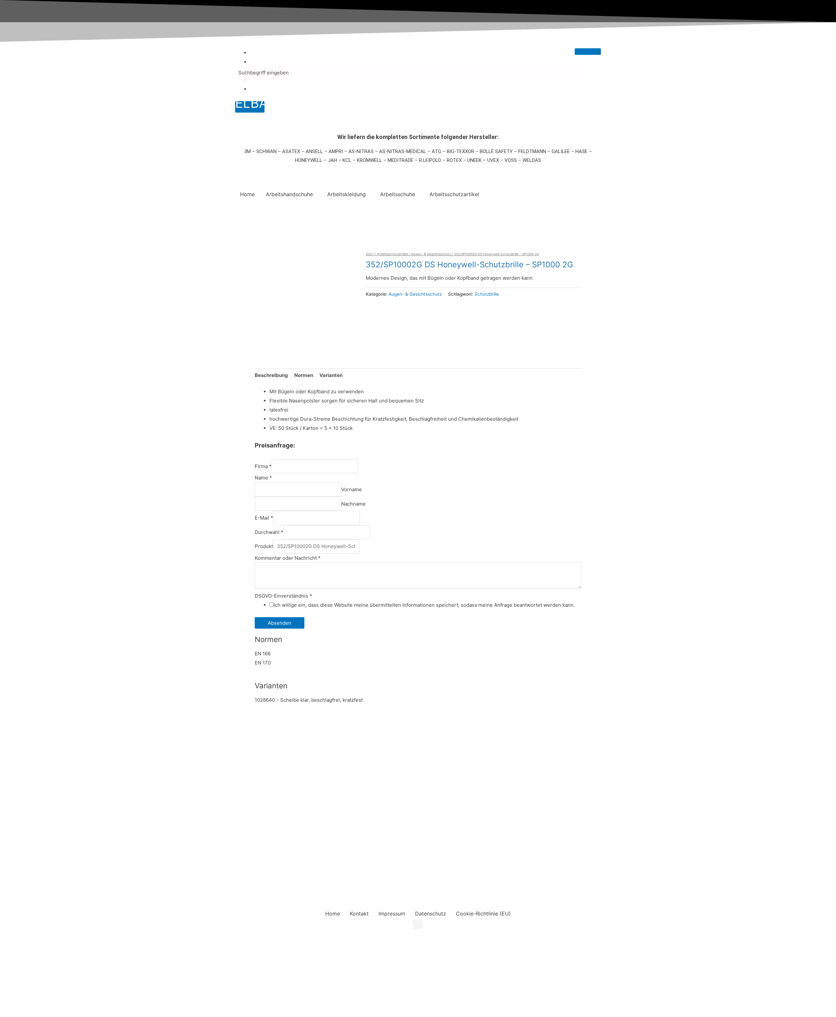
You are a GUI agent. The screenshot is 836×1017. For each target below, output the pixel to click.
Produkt (264, 546)
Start (370, 254)
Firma (263, 466)
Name (263, 478)
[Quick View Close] (2, 929)
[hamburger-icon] (588, 51)
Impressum (391, 913)
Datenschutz (430, 913)
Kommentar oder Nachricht (288, 558)
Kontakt (263, 62)
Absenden (279, 623)
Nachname (353, 504)
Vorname (351, 489)
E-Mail (264, 518)
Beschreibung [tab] (271, 375)
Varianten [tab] (331, 375)
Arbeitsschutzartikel (454, 194)
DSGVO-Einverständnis (283, 596)
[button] (291, 194)
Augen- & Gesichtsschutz (431, 254)
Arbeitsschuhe (397, 194)
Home (261, 53)
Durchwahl (269, 532)
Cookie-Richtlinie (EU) (280, 89)
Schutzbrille (486, 294)
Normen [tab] (303, 375)
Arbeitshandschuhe (289, 194)
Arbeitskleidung (346, 194)
